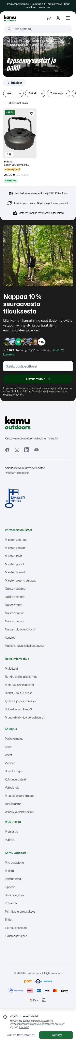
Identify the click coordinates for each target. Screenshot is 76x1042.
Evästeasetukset (16, 936)
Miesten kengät (15, 548)
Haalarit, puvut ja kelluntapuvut (25, 645)
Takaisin (16, 82)
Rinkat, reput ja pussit (18, 693)
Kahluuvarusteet (15, 779)
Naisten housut (15, 621)
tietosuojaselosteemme (51, 391)
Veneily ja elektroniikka (19, 812)
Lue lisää (24, 1027)
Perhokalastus (14, 738)
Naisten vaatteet (15, 588)
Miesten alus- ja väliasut (20, 580)
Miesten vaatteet (16, 539)
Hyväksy (56, 1035)
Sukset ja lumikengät (18, 709)
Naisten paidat (14, 613)
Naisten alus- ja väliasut (20, 629)
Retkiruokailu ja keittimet (40, 40)
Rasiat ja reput (14, 771)
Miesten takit (13, 556)
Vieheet (10, 763)
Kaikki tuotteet (14, 40)
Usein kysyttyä (14, 895)
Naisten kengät (15, 596)
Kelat (8, 746)
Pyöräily (10, 839)
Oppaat (10, 887)
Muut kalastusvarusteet (20, 795)
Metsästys (11, 831)
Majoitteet (11, 668)
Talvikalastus (13, 804)
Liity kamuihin (35, 379)
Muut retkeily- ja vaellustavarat (24, 717)
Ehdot (9, 919)
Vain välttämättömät (20, 1035)
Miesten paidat (14, 564)
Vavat (8, 755)
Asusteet (10, 637)
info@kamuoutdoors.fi (17, 472)
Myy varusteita (14, 862)
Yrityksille (11, 903)
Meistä (9, 870)
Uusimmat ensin (18, 103)
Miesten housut (15, 572)
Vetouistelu (12, 787)
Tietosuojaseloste (16, 927)
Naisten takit (13, 605)
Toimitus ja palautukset (20, 911)
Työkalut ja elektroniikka (20, 701)
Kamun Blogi (13, 879)
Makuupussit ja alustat (19, 685)
